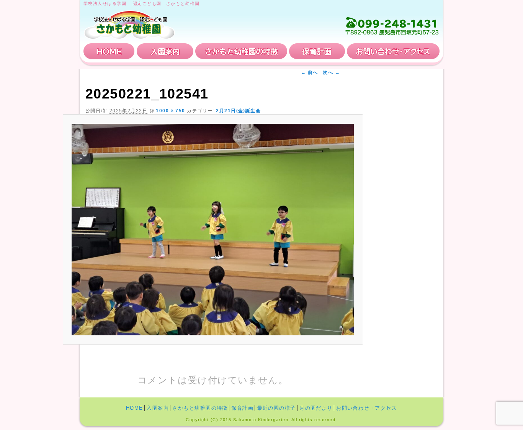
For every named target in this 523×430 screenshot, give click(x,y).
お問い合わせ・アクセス (393, 51)
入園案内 (165, 51)
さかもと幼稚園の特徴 (241, 51)
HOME (109, 51)
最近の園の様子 (276, 408)
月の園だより (316, 408)
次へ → (331, 72)
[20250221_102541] (213, 229)
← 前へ (309, 72)
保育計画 (317, 51)
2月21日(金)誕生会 (238, 110)
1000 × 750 (170, 110)
